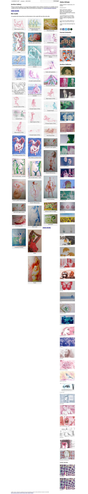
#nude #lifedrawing (34, 202)
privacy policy (25, 492)
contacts (22, 1)
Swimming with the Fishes (19, 65)
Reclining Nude (50, 135)
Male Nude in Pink (18, 29)
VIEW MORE (15, 11)
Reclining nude (50, 30)
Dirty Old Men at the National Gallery (19, 93)
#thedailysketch (63, 7)
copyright (21, 492)
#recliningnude (19, 225)
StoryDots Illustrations (64, 460)
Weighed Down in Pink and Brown (50, 56)
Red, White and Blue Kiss (34, 157)
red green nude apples (50, 147)
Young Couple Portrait (64, 166)
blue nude (18, 79)
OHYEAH (50, 224)
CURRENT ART (15, 1)
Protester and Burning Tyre (65, 245)
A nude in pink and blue (34, 81)
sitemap (32, 492)
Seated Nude (19, 118)
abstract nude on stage (50, 211)
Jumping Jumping (19, 247)
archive (18, 492)
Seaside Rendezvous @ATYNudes (34, 29)
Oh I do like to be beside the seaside (35, 95)
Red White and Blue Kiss (19, 155)
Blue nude (34, 226)
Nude (19, 52)
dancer (34, 66)
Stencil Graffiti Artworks (64, 324)
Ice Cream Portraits (64, 87)
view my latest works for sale (68, 21)
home (12, 492)
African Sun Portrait (64, 143)
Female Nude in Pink (19, 106)
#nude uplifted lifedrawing (19, 200)
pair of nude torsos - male (35, 177)
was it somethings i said (64, 426)
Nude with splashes (50, 72)
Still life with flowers (64, 369)
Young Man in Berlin (64, 189)
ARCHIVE (28, 1)
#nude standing (50, 199)
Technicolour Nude (50, 85)
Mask (34, 253)
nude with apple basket (19, 212)
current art (15, 492)
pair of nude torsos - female (19, 176)
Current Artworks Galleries (49, 8)
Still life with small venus (35, 42)
